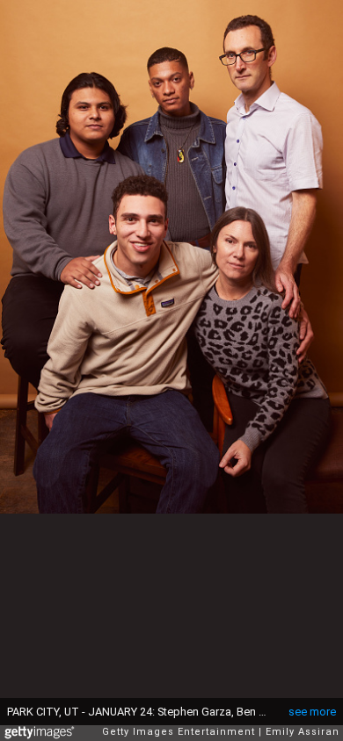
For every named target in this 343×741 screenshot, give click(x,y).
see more (312, 711)
